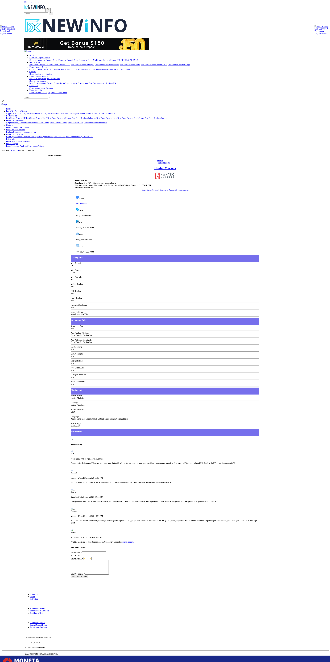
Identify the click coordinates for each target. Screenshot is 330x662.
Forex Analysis (35, 90)
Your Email (76, 555)
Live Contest (47, 74)
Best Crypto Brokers (37, 81)
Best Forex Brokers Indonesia (107, 65)
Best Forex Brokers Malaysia (82, 65)
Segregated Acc (77, 361)
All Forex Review (37, 608)
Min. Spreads (76, 277)
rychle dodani (128, 542)
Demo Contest (35, 74)
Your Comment (78, 574)
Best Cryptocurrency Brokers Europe (44, 83)
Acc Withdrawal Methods (81, 340)
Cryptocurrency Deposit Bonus (42, 69)
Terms (32, 596)
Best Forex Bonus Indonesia (118, 69)
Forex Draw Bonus (99, 69)
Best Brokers (34, 62)
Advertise (34, 599)
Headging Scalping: (79, 305)
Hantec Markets (163, 163)
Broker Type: (76, 423)
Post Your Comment (79, 576)
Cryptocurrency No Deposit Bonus (43, 60)
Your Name (76, 553)
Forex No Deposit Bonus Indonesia (72, 60)
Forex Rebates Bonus (81, 69)
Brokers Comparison (37, 79)
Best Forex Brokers (38, 613)
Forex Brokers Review (38, 76)
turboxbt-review (53, 79)
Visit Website (81, 203)
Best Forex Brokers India (130, 65)
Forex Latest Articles (59, 92)
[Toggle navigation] (48, 10)
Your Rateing (77, 559)
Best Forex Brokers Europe (179, 65)
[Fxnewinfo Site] (75, 37)
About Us (34, 594)
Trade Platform (77, 312)
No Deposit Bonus (37, 623)
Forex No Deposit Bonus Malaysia (102, 60)
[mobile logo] (34, 10)
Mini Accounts (77, 354)
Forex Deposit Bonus (38, 67)
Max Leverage (76, 270)
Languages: (75, 416)
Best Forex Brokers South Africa (154, 65)
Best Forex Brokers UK (39, 65)
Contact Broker (182, 190)
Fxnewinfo (14, 150)
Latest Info (33, 85)
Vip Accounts (76, 347)
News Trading (76, 298)
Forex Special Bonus (63, 69)
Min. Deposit (76, 263)
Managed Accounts (78, 375)
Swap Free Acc (77, 326)
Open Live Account (167, 190)
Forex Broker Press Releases (41, 88)
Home (31, 55)
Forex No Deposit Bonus (39, 58)
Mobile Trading (77, 284)
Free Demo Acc (77, 368)
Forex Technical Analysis (39, 92)
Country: (74, 402)
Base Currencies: (77, 409)
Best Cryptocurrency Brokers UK (102, 83)
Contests (32, 72)
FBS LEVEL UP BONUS (127, 60)
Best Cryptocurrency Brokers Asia (74, 83)
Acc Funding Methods (80, 333)
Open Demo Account (150, 190)
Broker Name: (76, 396)
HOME (160, 160)
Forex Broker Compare (39, 611)
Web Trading (76, 291)
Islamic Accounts (78, 382)
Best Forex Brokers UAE (59, 65)
